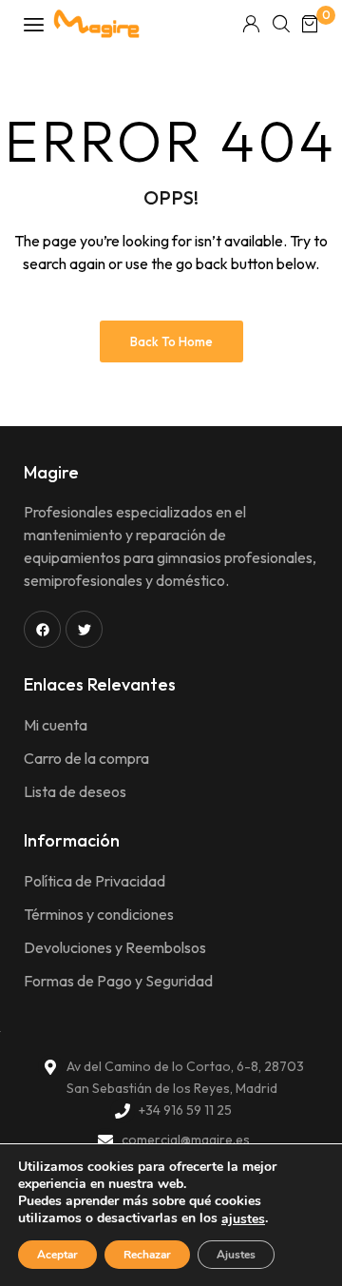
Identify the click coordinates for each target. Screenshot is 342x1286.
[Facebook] (42, 629)
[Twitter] (84, 629)
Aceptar (57, 1254)
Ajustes (236, 1254)
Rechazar (147, 1254)
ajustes (243, 1219)
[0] (309, 23)
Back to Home (171, 341)
